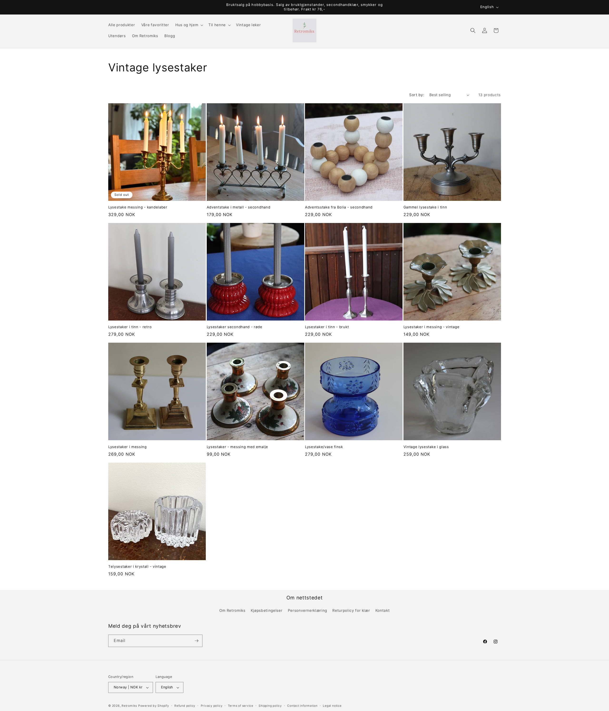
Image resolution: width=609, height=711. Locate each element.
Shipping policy (270, 705)
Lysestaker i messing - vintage (431, 327)
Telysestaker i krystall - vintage (137, 566)
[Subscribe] (196, 641)
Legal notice (332, 705)
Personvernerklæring (307, 610)
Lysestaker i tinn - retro (130, 327)
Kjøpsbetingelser (267, 610)
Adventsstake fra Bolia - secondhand (339, 207)
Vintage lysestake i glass (426, 447)
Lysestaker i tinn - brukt (327, 327)
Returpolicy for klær (351, 610)
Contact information (302, 705)
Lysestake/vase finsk (324, 447)
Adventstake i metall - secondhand (238, 207)
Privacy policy (212, 705)
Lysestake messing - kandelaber (137, 207)
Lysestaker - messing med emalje (237, 447)
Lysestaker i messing (127, 447)
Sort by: (416, 95)
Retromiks (129, 705)
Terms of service (240, 705)
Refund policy (184, 705)
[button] (188, 25)
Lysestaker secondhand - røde (234, 327)
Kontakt (382, 610)
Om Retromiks (232, 610)
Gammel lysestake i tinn (425, 207)
